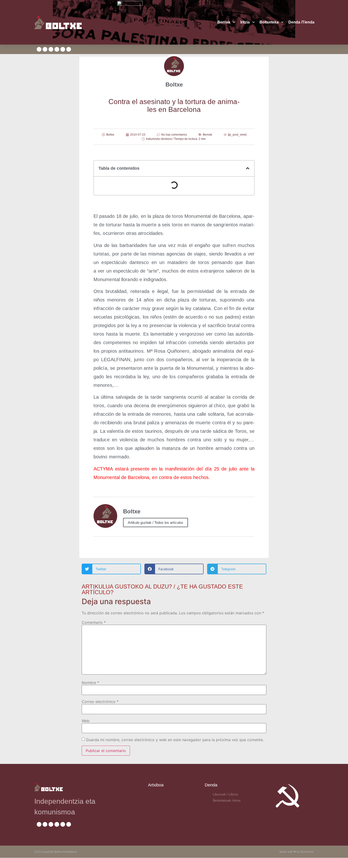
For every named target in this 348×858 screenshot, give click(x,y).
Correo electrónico (100, 701)
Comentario (94, 622)
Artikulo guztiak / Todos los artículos (155, 522)
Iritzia (245, 22)
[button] (248, 168)
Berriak (223, 22)
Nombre (90, 683)
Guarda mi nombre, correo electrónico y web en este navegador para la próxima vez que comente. (175, 740)
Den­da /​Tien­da (301, 22)
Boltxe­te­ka (269, 22)
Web (85, 721)
